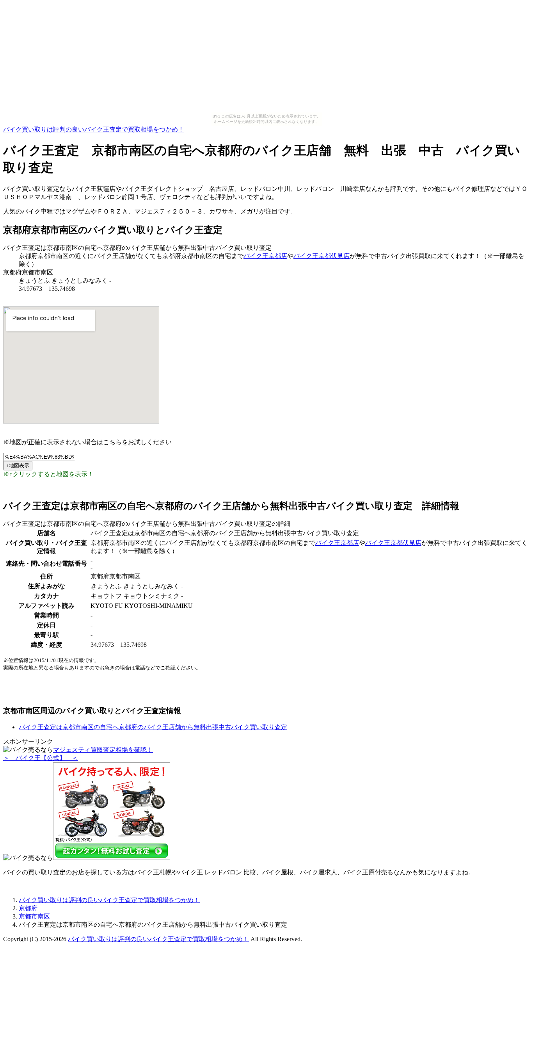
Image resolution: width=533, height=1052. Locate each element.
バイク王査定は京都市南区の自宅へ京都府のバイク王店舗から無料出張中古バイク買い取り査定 (153, 727)
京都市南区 (34, 916)
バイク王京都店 (265, 256)
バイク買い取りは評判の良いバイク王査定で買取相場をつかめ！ (93, 129)
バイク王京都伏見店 (321, 256)
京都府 (28, 908)
